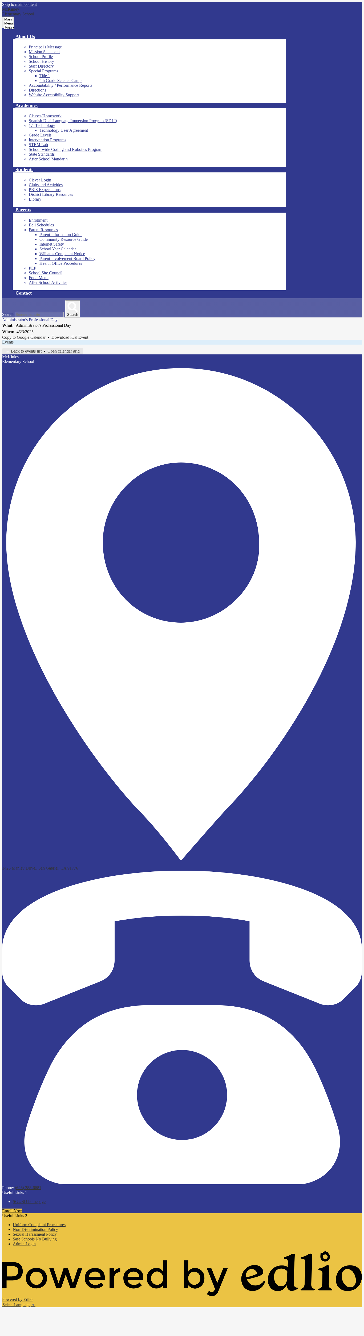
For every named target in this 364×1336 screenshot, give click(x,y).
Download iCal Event (69, 337)
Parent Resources (43, 230)
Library (35, 199)
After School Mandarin (48, 159)
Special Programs (43, 71)
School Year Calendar (57, 249)
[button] (25, 36)
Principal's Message (45, 47)
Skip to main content (19, 4)
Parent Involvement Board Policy (67, 258)
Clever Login (40, 180)
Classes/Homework (45, 116)
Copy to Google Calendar (24, 337)
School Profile (41, 56)
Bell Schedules (41, 225)
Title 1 (44, 75)
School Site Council (45, 273)
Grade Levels (40, 135)
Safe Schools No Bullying (35, 1239)
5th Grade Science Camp (60, 80)
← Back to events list (24, 351)
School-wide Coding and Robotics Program (65, 149)
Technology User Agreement (63, 130)
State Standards (42, 154)
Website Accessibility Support (54, 95)
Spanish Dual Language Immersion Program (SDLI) (73, 120)
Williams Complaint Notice (62, 253)
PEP (32, 268)
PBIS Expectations (44, 189)
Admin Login (24, 1244)
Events (8, 342)
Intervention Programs (47, 140)
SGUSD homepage (29, 1201)
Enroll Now (12, 1211)
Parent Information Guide (60, 234)
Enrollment (38, 220)
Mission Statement (44, 51)
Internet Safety (51, 244)
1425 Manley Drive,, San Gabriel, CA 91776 (40, 868)
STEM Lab (38, 144)
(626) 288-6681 (28, 1187)
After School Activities (48, 282)
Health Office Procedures (60, 263)
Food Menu (38, 277)
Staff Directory (41, 66)
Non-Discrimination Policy (35, 1229)
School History (41, 61)
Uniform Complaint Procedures (39, 1224)
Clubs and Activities (46, 185)
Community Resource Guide (63, 239)
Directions (37, 90)
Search (8, 314)
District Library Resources (51, 194)
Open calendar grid (63, 351)
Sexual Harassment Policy (35, 1234)
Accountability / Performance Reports (60, 85)
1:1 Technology (42, 125)
